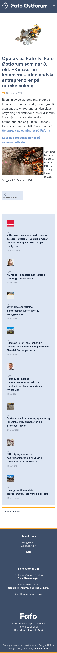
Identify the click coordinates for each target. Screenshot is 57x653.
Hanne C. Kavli (35, 630)
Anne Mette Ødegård (28, 578)
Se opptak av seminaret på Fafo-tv (26, 130)
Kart (28, 551)
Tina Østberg (41, 587)
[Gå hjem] (24, 5)
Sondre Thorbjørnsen (19, 587)
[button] (54, 5)
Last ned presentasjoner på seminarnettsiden (21, 139)
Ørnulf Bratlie (41, 648)
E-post (39, 594)
